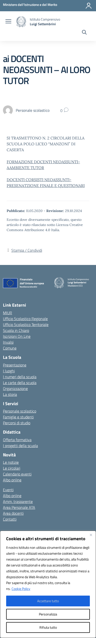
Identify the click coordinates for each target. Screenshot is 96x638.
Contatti (9, 519)
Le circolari (11, 468)
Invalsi (8, 342)
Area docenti (13, 513)
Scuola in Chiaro (16, 330)
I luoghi (9, 371)
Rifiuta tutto (48, 627)
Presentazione (14, 365)
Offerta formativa (17, 440)
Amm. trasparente (18, 501)
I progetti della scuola (20, 446)
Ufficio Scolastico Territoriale (25, 324)
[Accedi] (88, 5)
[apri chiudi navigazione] (8, 22)
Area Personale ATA (19, 507)
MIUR (7, 313)
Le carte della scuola (19, 383)
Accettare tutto (48, 600)
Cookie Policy (21, 588)
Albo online (12, 480)
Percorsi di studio (16, 423)
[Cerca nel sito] (84, 33)
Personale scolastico (19, 411)
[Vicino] (91, 535)
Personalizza (48, 614)
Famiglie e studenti (18, 417)
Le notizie (11, 462)
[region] (48, 584)
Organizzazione (15, 388)
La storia (10, 394)
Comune (9, 348)
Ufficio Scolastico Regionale (25, 319)
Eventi (8, 490)
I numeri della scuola (19, 377)
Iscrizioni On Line (17, 336)
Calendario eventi (17, 474)
